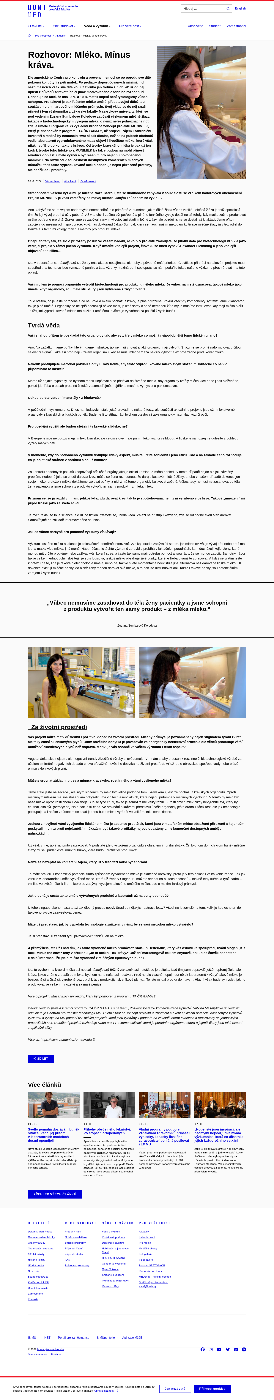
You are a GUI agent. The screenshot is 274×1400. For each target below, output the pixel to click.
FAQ (67, 1259)
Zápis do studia (74, 1254)
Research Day (110, 1286)
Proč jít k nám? (74, 1231)
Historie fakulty (36, 1259)
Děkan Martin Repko (40, 1231)
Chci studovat (80, 1223)
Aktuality (144, 1231)
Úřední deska (36, 1265)
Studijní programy (75, 1242)
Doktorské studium (113, 1242)
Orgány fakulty (36, 1242)
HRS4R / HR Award (113, 1257)
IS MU (32, 1337)
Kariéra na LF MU (38, 1282)
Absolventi (195, 26)
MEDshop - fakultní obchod (155, 1276)
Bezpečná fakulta (38, 1276)
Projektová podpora (113, 1237)
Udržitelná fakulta (38, 1288)
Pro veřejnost (154, 1223)
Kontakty (33, 1299)
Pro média (145, 1242)
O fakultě (39, 1223)
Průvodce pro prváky (77, 1265)
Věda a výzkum (117, 1223)
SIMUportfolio (106, 1337)
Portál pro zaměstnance (73, 1337)
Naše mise (34, 1271)
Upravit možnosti (104, 1390)
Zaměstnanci (236, 26)
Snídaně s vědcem (113, 1274)
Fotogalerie (145, 1254)
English (240, 8)
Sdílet (42, 1058)
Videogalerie (146, 1259)
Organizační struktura (40, 1248)
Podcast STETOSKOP (152, 1265)
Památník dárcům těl (151, 1271)
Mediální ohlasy (148, 1248)
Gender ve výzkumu (114, 1263)
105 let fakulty (36, 1254)
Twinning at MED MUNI (115, 1280)
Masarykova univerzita (50, 1349)
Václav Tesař (52, 181)
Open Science (110, 1269)
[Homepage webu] (53, 10)
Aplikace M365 (132, 1337)
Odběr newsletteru (76, 1237)
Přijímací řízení (74, 1248)
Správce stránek (37, 1353)
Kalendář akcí (147, 1237)
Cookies (56, 1353)
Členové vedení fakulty (41, 1237)
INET (47, 1337)
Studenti (215, 26)
